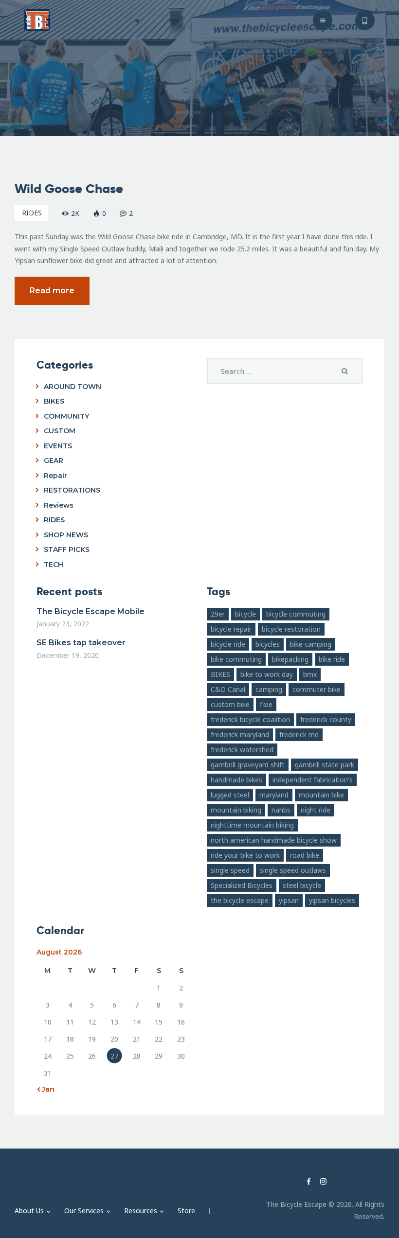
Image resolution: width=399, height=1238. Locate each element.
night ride (315, 809)
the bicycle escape (240, 900)
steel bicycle (302, 885)
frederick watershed (242, 749)
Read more (52, 290)
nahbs (281, 809)
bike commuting (236, 659)
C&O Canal (228, 689)
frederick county (325, 719)
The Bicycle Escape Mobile (90, 611)
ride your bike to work (245, 855)
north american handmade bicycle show (274, 840)
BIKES (54, 401)
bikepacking (290, 659)
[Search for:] (285, 371)
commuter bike (316, 689)
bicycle (245, 614)
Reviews (58, 505)
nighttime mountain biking (252, 825)
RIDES (32, 212)
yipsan (289, 900)
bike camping (310, 644)
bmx (310, 674)
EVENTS (58, 446)
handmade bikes (236, 779)
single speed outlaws (293, 870)
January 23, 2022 (62, 623)
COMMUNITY (66, 416)
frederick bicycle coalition (250, 719)
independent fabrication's (312, 779)
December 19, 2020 (67, 655)
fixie (266, 704)
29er (218, 614)
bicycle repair (231, 629)
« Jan (45, 1089)
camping (268, 689)
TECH (53, 564)
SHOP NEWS (66, 535)
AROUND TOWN (72, 386)
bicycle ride (228, 644)
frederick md (299, 734)
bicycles (267, 644)
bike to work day (266, 674)
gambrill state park (324, 764)
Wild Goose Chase (69, 189)
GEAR (53, 460)
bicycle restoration (291, 629)
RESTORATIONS (72, 490)
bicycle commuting (296, 614)
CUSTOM (59, 430)
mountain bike (321, 794)
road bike (304, 855)
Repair (55, 475)
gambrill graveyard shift (248, 764)
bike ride (332, 659)
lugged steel (230, 794)
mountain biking (236, 809)
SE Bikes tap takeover (81, 642)
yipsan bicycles (332, 900)
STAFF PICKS (67, 549)
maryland (274, 794)
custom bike (230, 704)
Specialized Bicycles (241, 885)
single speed (230, 870)
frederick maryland (240, 734)
